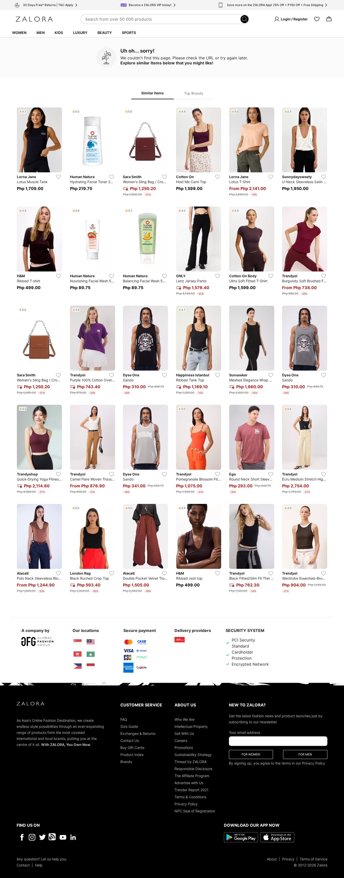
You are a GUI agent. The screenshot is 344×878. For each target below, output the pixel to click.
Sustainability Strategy (193, 754)
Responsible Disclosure (193, 768)
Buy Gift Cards (132, 747)
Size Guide (129, 726)
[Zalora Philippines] (78, 666)
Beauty (104, 32)
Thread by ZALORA (191, 761)
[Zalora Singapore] (78, 642)
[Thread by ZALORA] (53, 837)
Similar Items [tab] (152, 93)
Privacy (288, 859)
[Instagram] (32, 837)
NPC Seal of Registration (195, 811)
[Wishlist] (317, 19)
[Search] (244, 19)
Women (19, 32)
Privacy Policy (186, 804)
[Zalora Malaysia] (91, 642)
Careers (181, 740)
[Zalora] (34, 19)
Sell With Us (184, 733)
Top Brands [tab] (193, 93)
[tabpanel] (172, 351)
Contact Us (129, 740)
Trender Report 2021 (192, 789)
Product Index (132, 754)
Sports (129, 32)
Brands (126, 761)
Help (39, 865)
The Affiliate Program (192, 775)
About (272, 859)
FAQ (123, 719)
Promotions (184, 747)
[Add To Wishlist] (58, 176)
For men (305, 754)
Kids (59, 32)
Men (41, 32)
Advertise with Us (189, 782)
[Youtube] (63, 837)
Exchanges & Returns (137, 733)
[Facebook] (22, 837)
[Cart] (329, 19)
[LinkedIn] (73, 837)
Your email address (244, 732)
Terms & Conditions (190, 796)
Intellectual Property (191, 726)
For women (251, 754)
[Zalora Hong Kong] (78, 654)
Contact (23, 865)
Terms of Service (313, 859)
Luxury (80, 32)
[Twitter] (42, 837)
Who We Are (184, 719)
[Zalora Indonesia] (91, 666)
